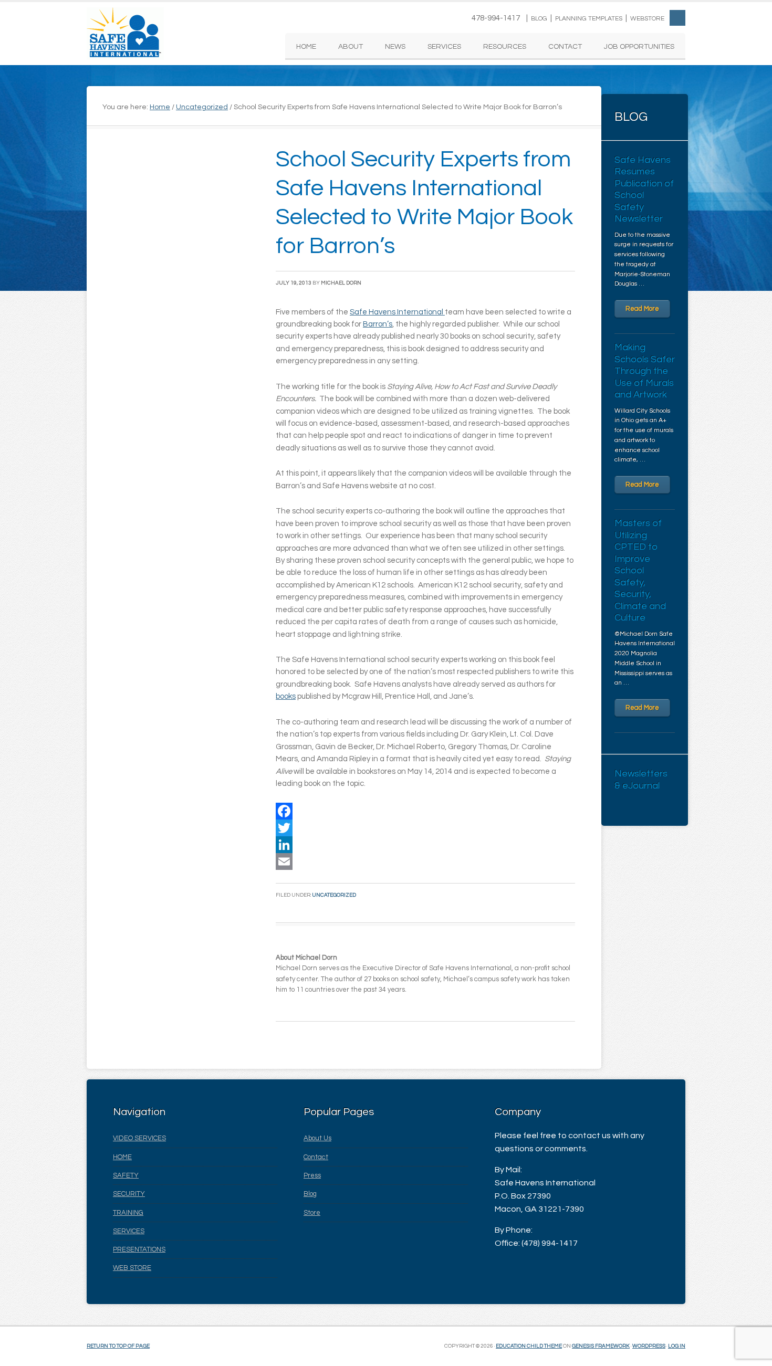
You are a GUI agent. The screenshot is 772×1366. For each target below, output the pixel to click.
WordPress (648, 1346)
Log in (676, 1346)
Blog (539, 18)
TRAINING (128, 1212)
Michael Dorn (341, 283)
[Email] (425, 861)
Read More (642, 308)
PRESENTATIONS (139, 1249)
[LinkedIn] (425, 844)
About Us (317, 1138)
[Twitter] (425, 827)
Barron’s (377, 324)
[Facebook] (425, 811)
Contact (316, 1157)
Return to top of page (118, 1346)
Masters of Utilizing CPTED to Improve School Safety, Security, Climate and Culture (640, 570)
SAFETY (126, 1175)
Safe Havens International (125, 33)
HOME (122, 1157)
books (286, 696)
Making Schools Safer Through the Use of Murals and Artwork (644, 371)
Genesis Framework (601, 1346)
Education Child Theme (529, 1346)
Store (312, 1212)
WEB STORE (132, 1268)
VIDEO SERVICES (139, 1138)
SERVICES (128, 1231)
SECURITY (129, 1193)
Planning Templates (588, 18)
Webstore (647, 18)
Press (312, 1175)
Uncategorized (334, 895)
